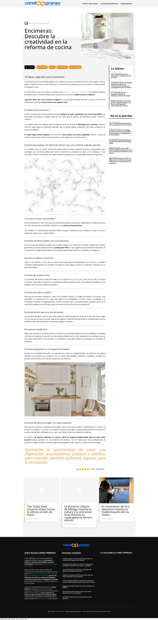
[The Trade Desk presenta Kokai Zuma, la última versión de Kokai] (42, 490)
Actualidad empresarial (116, 72)
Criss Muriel (28, 566)
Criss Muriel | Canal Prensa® (39, 23)
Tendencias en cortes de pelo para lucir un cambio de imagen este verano (77, 559)
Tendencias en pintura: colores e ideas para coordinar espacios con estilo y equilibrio (78, 565)
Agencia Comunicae (33, 518)
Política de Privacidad (94, 611)
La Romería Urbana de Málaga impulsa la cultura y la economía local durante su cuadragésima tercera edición (121, 85)
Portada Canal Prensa (90, 54)
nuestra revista (43, 598)
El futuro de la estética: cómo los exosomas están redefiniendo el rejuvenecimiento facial (79, 581)
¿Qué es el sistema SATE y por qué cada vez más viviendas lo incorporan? (78, 576)
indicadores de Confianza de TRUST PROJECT (44, 573)
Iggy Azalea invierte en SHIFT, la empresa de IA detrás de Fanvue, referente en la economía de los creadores (120, 160)
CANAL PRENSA (59, 611)
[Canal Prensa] (42, 3)
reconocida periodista (50, 564)
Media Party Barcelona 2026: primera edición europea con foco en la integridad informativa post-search (121, 103)
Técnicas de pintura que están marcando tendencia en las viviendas (77, 592)
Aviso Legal (85, 611)
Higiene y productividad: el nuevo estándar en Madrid (79, 587)
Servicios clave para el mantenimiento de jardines (77, 597)
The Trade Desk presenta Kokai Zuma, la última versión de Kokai (121, 75)
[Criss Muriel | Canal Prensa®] (27, 23)
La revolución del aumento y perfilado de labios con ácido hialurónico (77, 570)
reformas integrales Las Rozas (75, 92)
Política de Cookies (105, 611)
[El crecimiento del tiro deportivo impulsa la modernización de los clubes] (116, 490)
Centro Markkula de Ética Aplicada (37, 575)
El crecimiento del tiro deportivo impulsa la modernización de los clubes (121, 94)
